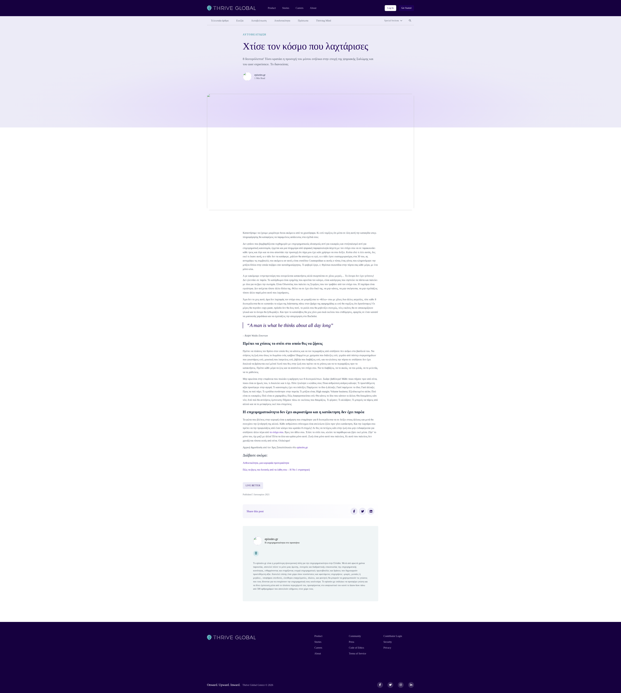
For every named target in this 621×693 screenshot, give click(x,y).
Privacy (387, 647)
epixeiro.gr (259, 75)
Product (272, 8)
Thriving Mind (323, 20)
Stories (285, 8)
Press (351, 641)
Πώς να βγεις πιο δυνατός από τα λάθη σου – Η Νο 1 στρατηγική (276, 469)
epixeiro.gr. (302, 447)
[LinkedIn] (370, 511)
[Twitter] (362, 511)
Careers (299, 8)
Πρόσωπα (303, 20)
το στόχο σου (276, 432)
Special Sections (391, 20)
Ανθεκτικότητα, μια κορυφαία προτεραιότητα (266, 463)
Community (355, 636)
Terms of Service (357, 653)
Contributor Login (392, 636)
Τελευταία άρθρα (220, 20)
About (313, 8)
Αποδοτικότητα (282, 20)
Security (387, 641)
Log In (390, 8)
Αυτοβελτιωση (259, 20)
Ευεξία (239, 20)
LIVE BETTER (253, 485)
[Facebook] (354, 511)
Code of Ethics (356, 647)
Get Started (406, 8)
